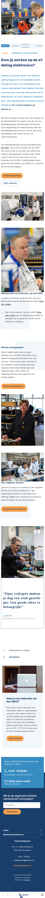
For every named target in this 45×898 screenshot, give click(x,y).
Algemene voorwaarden (22, 877)
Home (5, 830)
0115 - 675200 (17, 770)
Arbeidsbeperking (12, 176)
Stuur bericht (15, 738)
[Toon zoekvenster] (8, 894)
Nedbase (27, 880)
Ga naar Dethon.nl (22, 866)
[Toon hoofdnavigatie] (3, 894)
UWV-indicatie (10, 183)
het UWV (5, 148)
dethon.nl (5, 46)
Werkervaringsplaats (13, 386)
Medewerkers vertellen (19, 650)
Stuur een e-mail (19, 781)
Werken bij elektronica (13, 835)
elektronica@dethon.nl (24, 860)
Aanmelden (12, 812)
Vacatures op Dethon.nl (14, 509)
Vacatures (14, 657)
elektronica (15, 46)
